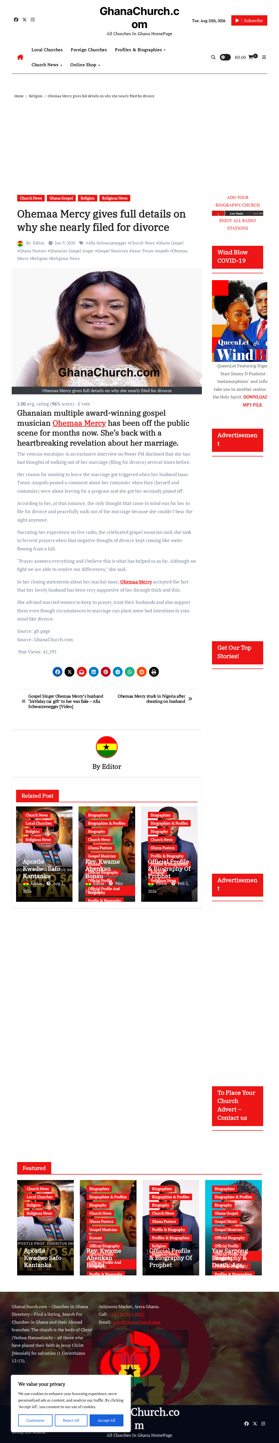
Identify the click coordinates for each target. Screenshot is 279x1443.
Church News (46, 65)
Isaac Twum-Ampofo (150, 250)
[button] (264, 57)
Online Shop (84, 65)
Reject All (71, 1420)
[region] (71, 1403)
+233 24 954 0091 (126, 1314)
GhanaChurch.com (139, 17)
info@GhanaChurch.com (136, 1322)
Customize (35, 1420)
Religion (88, 198)
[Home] (20, 57)
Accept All (106, 1420)
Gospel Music (226, 1221)
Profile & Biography (104, 900)
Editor (38, 243)
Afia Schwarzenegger (107, 243)
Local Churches (47, 50)
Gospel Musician (112, 250)
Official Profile (227, 1245)
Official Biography (104, 1245)
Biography (96, 831)
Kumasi (95, 1237)
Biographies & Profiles (106, 823)
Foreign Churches (89, 50)
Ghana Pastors (32, 250)
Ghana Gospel (61, 198)
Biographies (98, 815)
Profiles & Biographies (139, 50)
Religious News (115, 198)
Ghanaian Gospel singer (72, 250)
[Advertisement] (140, 140)
